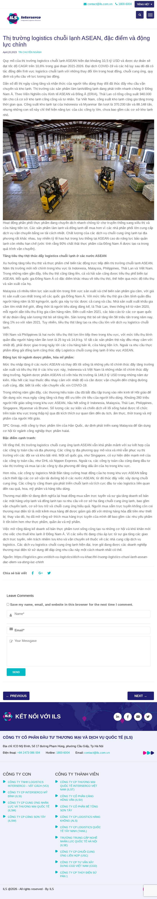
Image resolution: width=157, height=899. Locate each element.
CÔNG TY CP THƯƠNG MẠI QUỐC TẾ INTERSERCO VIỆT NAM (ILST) (78, 785)
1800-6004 (125, 4)
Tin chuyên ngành (30, 52)
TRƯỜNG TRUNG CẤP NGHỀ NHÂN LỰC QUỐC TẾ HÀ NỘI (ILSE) (78, 841)
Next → (140, 696)
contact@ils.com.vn (99, 4)
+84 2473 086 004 (28, 752)
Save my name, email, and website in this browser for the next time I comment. (71, 604)
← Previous (16, 696)
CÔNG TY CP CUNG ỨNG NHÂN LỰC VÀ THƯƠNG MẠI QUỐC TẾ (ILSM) (28, 806)
